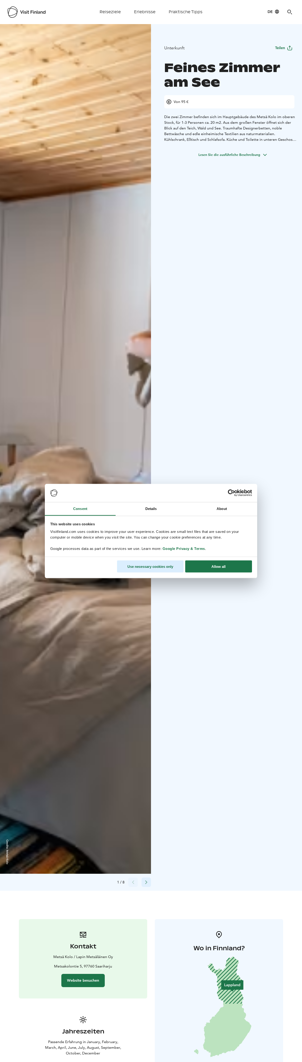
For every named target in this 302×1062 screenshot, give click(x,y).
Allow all (218, 567)
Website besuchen (83, 980)
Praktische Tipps (185, 11)
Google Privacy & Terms (184, 548)
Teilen (280, 48)
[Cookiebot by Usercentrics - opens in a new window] (231, 493)
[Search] (289, 12)
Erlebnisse (144, 11)
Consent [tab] (80, 508)
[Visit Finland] (27, 12)
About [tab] (222, 508)
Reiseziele (110, 11)
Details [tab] (151, 508)
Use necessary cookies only (150, 567)
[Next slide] (146, 882)
